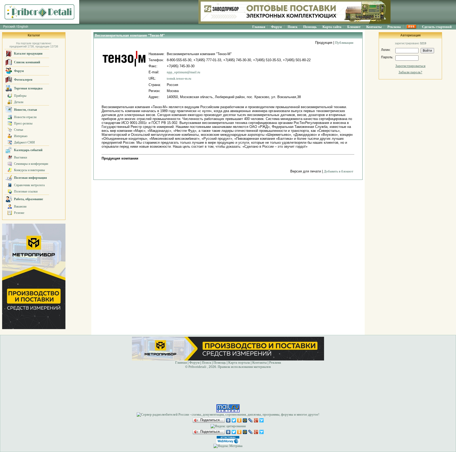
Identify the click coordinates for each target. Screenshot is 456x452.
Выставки (20, 157)
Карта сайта (331, 27)
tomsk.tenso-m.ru (179, 78)
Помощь (310, 27)
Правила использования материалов (244, 367)
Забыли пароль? (410, 72)
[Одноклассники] (239, 420)
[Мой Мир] (245, 420)
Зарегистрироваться (410, 66)
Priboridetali (197, 367)
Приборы (20, 96)
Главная (258, 27)
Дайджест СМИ (24, 142)
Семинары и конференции (31, 164)
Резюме (19, 213)
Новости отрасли (25, 117)
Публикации (344, 43)
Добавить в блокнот (338, 171)
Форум (276, 27)
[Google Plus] (256, 420)
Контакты (374, 27)
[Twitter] (234, 420)
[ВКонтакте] (228, 420)
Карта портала (239, 362)
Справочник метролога (29, 185)
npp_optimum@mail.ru (183, 72)
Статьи (18, 130)
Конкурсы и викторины (29, 170)
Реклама (394, 27)
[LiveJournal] (250, 420)
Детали (18, 102)
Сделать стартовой (437, 27)
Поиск (292, 27)
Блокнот (353, 27)
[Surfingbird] (261, 420)
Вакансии (20, 206)
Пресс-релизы (23, 123)
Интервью (20, 136)
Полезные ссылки (25, 191)
